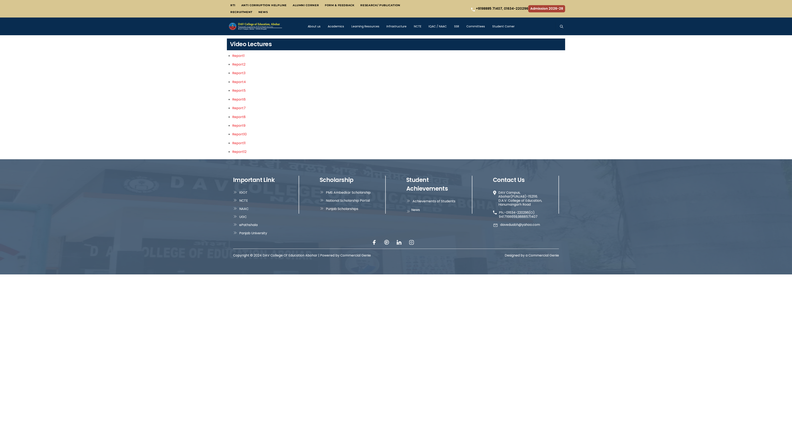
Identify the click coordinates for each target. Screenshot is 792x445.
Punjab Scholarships (342, 209)
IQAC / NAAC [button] (438, 26)
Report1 (238, 55)
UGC (243, 217)
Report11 (239, 143)
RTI (232, 5)
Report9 (238, 125)
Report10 (239, 134)
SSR (456, 26)
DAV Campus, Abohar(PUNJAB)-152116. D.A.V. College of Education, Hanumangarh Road (520, 198)
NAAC (244, 209)
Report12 (239, 151)
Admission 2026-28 (546, 8)
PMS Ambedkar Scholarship (348, 192)
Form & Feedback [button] (340, 5)
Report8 (239, 117)
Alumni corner (306, 5)
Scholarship (337, 180)
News (263, 12)
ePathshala (248, 225)
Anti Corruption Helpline (264, 5)
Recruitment (241, 12)
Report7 (239, 108)
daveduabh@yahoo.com (520, 225)
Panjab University (253, 233)
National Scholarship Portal (348, 201)
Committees (475, 26)
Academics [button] (336, 26)
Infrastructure (397, 26)
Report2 (238, 64)
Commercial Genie (543, 255)
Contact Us (508, 180)
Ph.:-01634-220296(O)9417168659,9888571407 (518, 215)
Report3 (238, 73)
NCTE (417, 26)
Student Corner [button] (503, 26)
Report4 (239, 82)
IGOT (243, 192)
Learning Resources (365, 26)
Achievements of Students (433, 201)
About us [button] (314, 26)
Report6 (239, 99)
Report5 (239, 90)
